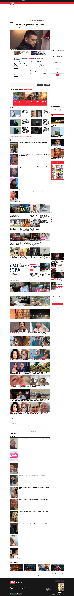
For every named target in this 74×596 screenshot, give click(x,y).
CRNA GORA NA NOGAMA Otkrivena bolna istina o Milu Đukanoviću (24, 52)
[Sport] (37, 0)
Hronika (11, 588)
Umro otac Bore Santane (23, 463)
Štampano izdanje (55, 162)
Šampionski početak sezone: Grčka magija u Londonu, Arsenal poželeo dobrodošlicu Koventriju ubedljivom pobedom (57, 573)
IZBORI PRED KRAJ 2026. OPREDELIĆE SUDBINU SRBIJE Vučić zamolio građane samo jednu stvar (25, 121)
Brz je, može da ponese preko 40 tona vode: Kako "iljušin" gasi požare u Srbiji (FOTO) (57, 125)
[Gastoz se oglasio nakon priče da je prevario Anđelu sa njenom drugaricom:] (14, 553)
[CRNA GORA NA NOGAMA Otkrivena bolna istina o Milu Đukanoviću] (17, 53)
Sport (11, 589)
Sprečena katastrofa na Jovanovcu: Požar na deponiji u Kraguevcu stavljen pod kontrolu (58, 63)
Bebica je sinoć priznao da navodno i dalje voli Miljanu (27, 70)
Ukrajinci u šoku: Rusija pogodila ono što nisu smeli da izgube (16, 572)
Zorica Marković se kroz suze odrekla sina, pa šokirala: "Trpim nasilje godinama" (33, 499)
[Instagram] (58, 581)
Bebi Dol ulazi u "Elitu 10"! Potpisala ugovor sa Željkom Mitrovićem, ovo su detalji (33, 511)
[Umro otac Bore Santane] (14, 468)
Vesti (11, 586)
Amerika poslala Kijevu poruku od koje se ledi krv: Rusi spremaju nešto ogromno (30, 572)
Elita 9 (18, 7)
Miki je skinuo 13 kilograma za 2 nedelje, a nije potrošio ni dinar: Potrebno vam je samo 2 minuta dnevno (43, 573)
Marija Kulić (21, 136)
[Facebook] (56, 581)
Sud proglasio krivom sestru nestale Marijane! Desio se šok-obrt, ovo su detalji (57, 158)
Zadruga (12, 136)
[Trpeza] (33, 0)
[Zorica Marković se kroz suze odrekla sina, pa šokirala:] (14, 504)
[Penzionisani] (43, 0)
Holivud (18, 5)
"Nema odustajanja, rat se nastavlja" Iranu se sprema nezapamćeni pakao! (58, 59)
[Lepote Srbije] (24, 0)
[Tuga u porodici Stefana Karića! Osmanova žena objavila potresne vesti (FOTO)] (14, 528)
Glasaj (57, 303)
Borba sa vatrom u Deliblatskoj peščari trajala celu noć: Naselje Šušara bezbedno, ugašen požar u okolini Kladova (57, 136)
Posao (47, 590)
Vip (22, 586)
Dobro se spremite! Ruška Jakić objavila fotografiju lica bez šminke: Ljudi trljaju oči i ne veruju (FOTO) (57, 148)
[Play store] (40, 85)
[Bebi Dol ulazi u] (14, 516)
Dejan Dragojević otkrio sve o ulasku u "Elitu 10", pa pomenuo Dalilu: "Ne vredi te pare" (34, 438)
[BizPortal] (18, 0)
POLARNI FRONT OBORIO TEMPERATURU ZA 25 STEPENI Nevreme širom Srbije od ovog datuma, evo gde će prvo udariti (41, 53)
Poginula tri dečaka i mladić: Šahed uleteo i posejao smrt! (57, 53)
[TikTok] (59, 581)
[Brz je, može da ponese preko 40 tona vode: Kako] (57, 120)
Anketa (52, 294)
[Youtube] (61, 581)
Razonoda (23, 587)
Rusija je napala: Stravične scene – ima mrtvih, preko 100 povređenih (57, 65)
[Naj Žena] (29, 0)
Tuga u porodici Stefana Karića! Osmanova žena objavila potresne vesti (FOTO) (33, 523)
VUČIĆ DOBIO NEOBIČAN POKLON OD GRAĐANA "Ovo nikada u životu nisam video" (46, 129)
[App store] (47, 85)
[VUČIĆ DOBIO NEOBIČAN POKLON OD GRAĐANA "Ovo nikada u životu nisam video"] (36, 130)
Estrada (18, 4)
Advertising (47, 587)
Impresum (47, 588)
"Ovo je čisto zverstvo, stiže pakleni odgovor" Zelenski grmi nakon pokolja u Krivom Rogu (57, 57)
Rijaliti (18, 6)
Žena (23, 588)
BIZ (10, 587)
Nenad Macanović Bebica (28, 136)
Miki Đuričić (31, 58)
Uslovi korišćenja (48, 589)
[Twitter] (63, 581)
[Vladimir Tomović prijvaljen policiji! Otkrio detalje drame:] (14, 480)
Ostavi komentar (34, 431)
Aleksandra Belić (26, 28)
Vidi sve (57, 68)
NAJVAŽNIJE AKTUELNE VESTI (27, 89)
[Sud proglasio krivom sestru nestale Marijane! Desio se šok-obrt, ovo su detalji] (57, 153)
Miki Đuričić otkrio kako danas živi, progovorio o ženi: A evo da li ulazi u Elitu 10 (33, 142)
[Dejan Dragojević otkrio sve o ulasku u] (14, 443)
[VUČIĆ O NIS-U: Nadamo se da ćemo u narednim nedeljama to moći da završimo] (15, 113)
